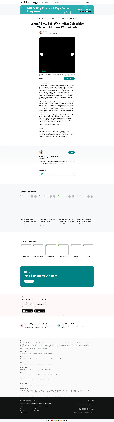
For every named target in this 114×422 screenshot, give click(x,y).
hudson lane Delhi (44, 346)
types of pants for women (77, 391)
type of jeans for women (76, 390)
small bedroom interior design (40, 390)
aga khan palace (24, 369)
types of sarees (65, 390)
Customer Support (35, 410)
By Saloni (45, 31)
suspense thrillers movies (26, 390)
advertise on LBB (24, 412)
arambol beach (34, 385)
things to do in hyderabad (26, 374)
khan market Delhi (54, 345)
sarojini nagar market (72, 344)
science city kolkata (35, 379)
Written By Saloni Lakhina (49, 157)
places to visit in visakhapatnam (41, 374)
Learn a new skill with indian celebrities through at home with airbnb (52, 396)
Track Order (33, 408)
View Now (29, 281)
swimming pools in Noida (83, 345)
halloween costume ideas (54, 391)
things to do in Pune (46, 369)
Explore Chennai (24, 362)
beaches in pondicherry (38, 364)
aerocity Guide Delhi (72, 345)
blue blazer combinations (54, 390)
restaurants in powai (37, 353)
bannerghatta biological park (40, 358)
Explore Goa (23, 383)
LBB (21, 396)
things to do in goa (24, 385)
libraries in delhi (62, 344)
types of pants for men (41, 391)
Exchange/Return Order (36, 406)
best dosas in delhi (28, 344)
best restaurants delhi (31, 348)
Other (28, 396)
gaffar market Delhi (42, 348)
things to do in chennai (25, 364)
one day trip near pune (34, 369)
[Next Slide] (72, 54)
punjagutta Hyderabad (55, 374)
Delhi (24, 396)
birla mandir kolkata (24, 379)
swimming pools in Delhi (33, 345)
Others (31, 396)
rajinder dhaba (46, 342)
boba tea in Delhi (38, 344)
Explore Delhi (23, 340)
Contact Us (22, 410)
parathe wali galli (55, 342)
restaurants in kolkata (46, 379)
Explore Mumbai (24, 351)
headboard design (65, 391)
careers (22, 408)
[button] (86, 2)
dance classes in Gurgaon (81, 346)
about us (22, 406)
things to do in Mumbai (25, 353)
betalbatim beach (43, 385)
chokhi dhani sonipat (78, 342)
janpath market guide (37, 342)
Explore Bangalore (25, 357)
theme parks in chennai (50, 364)
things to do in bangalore (26, 358)
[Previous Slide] (41, 54)
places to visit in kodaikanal (54, 358)
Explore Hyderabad (25, 372)
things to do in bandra (48, 353)
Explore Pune (23, 367)
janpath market (62, 345)
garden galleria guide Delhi (33, 346)
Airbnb (36, 396)
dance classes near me (68, 346)
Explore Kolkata (24, 378)
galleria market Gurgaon (55, 346)
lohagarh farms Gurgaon (66, 342)
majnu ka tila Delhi (44, 345)
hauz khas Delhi (81, 344)
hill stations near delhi (25, 342)
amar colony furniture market (50, 344)
